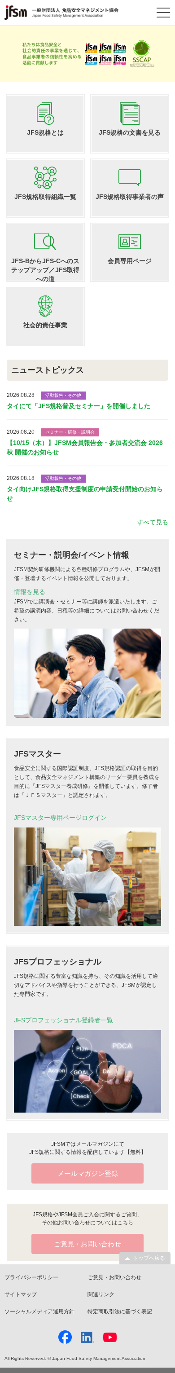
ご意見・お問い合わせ (114, 1277)
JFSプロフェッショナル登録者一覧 (63, 1020)
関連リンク (101, 1294)
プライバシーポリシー (31, 1277)
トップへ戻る (149, 1258)
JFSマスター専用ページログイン (60, 817)
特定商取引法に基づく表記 (120, 1311)
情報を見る (29, 591)
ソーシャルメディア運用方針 (39, 1311)
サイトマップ (20, 1294)
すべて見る (152, 522)
